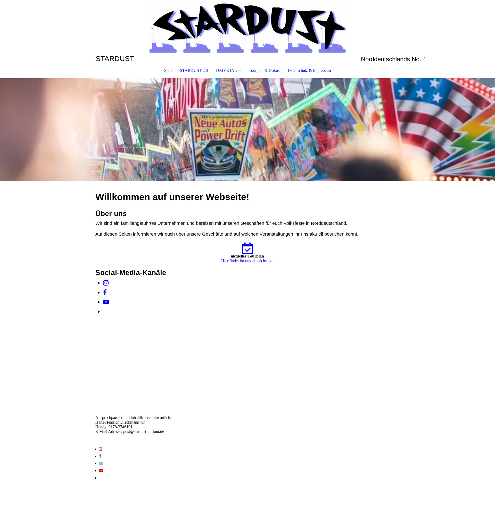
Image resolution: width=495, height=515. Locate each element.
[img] (247, 27)
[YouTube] (106, 302)
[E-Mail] (101, 463)
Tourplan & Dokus (264, 70)
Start (168, 70)
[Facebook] (105, 292)
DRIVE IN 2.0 (228, 70)
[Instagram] (106, 283)
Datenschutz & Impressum (309, 70)
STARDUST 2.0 (194, 70)
